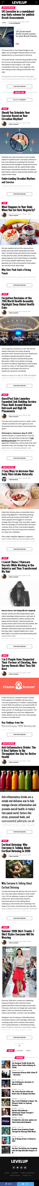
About (7, 1173)
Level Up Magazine (14, 23)
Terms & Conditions (27, 1173)
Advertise (15, 1173)
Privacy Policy (15, 1175)
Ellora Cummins (13, 124)
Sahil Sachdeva (13, 479)
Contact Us (27, 1175)
